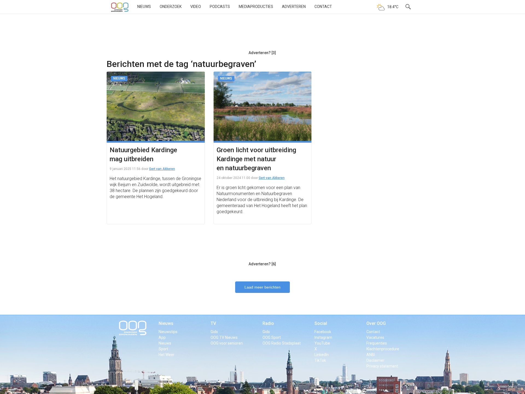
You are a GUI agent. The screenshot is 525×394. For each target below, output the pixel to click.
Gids (214, 332)
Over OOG (376, 323)
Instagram (323, 337)
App (162, 337)
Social (320, 323)
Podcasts (220, 6)
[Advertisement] (262, 34)
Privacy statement (382, 366)
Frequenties (376, 343)
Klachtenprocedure (382, 349)
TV (213, 323)
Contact (323, 6)
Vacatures (375, 337)
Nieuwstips (168, 332)
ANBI (370, 354)
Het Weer (166, 354)
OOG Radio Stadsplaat (281, 343)
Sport (163, 349)
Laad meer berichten (262, 287)
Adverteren (294, 6)
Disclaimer (375, 360)
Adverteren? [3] (262, 53)
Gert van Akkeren (162, 169)
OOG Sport (271, 337)
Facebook (322, 332)
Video (195, 6)
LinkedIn (321, 354)
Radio (268, 323)
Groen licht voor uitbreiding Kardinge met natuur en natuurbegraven (256, 159)
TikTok (320, 360)
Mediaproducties (256, 6)
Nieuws (144, 6)
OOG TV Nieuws (224, 337)
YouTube (322, 343)
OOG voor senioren (227, 343)
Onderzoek (171, 6)
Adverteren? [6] (262, 264)
